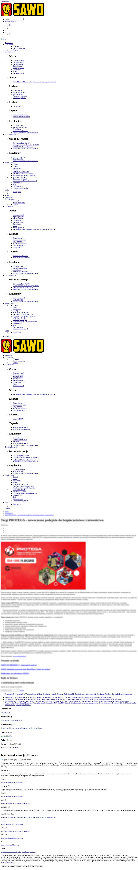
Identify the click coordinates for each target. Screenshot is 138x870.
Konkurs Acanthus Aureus (21, 117)
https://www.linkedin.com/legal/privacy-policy (15, 803)
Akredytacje (17, 192)
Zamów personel (18, 73)
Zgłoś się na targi (18, 62)
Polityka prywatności (7, 862)
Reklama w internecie (20, 96)
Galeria (15, 50)
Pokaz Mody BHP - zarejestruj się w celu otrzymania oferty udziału (34, 82)
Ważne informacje (90, 694)
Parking (15, 170)
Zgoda (5, 760)
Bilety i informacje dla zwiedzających (42, 701)
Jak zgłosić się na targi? (58, 699)
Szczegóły (13, 760)
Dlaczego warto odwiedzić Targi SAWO (26, 145)
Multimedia (128, 694)
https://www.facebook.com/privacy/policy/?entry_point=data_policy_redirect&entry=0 (28, 817)
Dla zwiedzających (19, 157)
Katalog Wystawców (60, 701)
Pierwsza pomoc (18, 186)
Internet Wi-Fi (17, 183)
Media (7, 190)
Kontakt (7, 195)
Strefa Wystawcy (10, 21)
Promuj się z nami (18, 68)
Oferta (34, 694)
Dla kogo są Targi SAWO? (21, 143)
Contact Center (18, 90)
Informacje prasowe (78, 697)
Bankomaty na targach (20, 179)
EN (10, 25)
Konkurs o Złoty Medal (20, 115)
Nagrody (54, 694)
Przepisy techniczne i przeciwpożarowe (25, 132)
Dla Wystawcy (9, 52)
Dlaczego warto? (18, 60)
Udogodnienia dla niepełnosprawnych (25, 181)
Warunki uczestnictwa (20, 127)
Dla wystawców (18, 125)
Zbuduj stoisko (17, 66)
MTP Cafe (57, 703)
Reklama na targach (19, 92)
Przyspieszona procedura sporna (76, 699)
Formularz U (17, 129)
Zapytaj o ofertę (18, 64)
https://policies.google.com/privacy (12, 782)
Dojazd (15, 164)
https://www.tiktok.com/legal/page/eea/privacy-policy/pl (18, 852)
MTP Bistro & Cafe (19, 177)
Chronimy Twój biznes (64, 694)
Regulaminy (47, 694)
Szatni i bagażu (18, 159)
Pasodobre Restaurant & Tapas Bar (24, 175)
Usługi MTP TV (18, 106)
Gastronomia (17, 69)
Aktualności (9, 43)
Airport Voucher (131, 703)
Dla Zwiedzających (11, 134)
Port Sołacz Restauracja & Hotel (23, 173)
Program (70, 701)
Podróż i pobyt (9, 162)
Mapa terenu (17, 168)
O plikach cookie (25, 760)
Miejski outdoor (18, 94)
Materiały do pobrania (92, 697)
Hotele (15, 71)
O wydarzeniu (9, 44)
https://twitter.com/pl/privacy (10, 845)
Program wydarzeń (28, 697)
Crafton (15, 747)
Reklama (39, 694)
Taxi (14, 184)
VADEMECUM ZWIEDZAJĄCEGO (25, 148)
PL (6, 23)
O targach (16, 46)
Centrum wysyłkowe (19, 98)
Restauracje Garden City (21, 172)
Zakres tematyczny (19, 48)
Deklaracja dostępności (20, 188)
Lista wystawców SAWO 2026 (23, 147)
